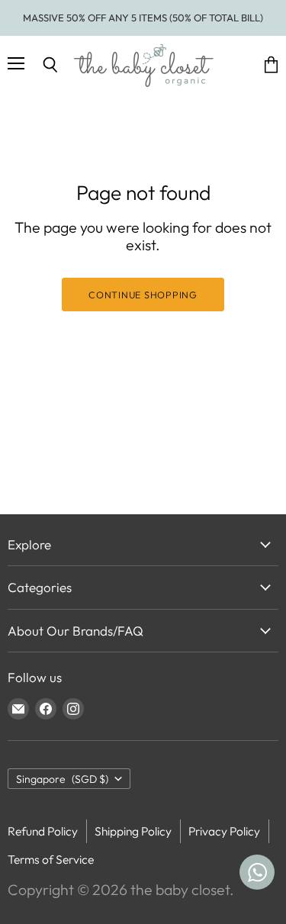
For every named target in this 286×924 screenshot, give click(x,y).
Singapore (62, 779)
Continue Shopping (143, 294)
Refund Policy (43, 831)
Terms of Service (51, 859)
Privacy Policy (224, 831)
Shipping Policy (133, 831)
